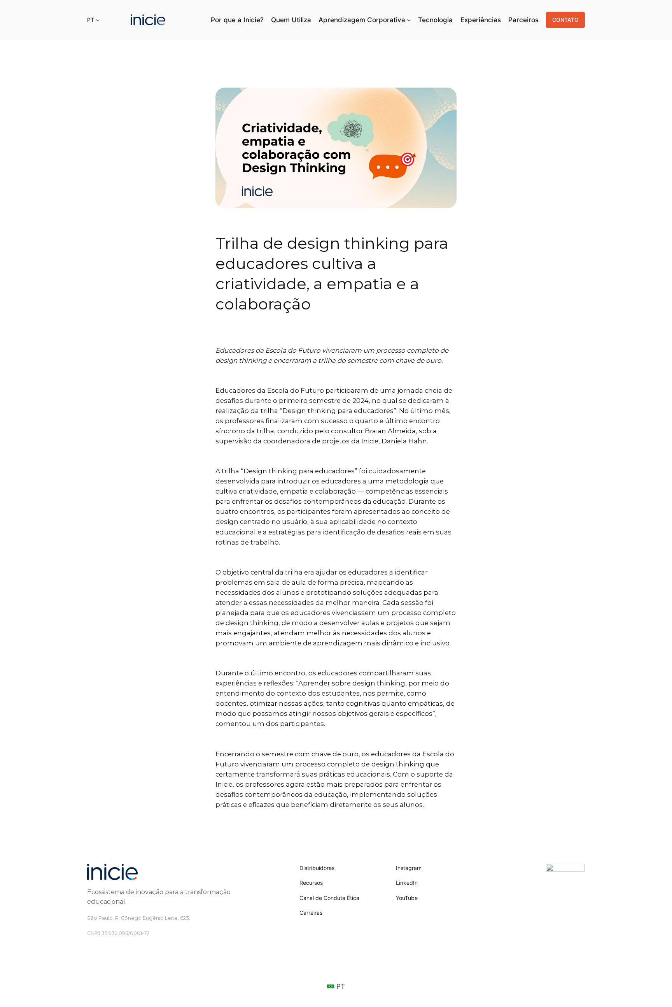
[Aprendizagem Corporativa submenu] (409, 20)
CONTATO (565, 19)
